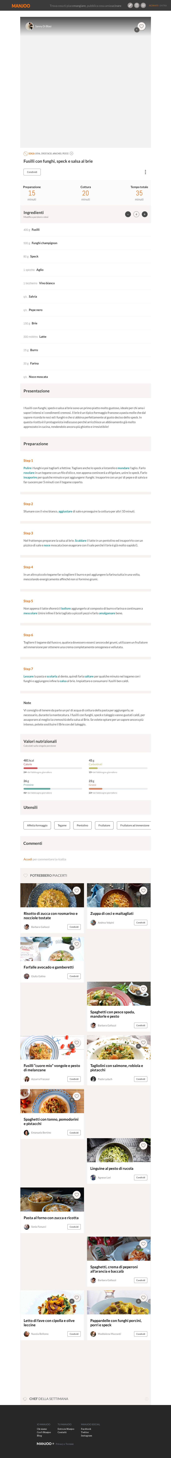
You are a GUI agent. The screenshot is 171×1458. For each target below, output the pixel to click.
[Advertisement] (110, 955)
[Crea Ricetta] (130, 5)
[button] (71, 153)
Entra (163, 5)
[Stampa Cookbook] (143, 5)
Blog (39, 1435)
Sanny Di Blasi (43, 26)
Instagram (86, 1435)
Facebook (86, 1428)
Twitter (85, 1432)
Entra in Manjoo (66, 1428)
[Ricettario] (136, 5)
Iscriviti (153, 5)
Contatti (62, 1432)
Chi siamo (42, 1428)
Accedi (28, 859)
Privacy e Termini (64, 1443)
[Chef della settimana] (146, 1399)
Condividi (32, 172)
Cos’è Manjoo (44, 1432)
